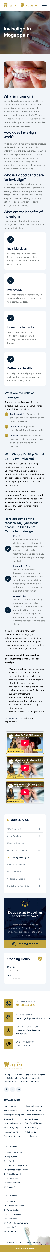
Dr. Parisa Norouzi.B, (12, 1174)
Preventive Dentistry (16, 864)
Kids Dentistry (31, 1132)
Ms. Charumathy (11, 1231)
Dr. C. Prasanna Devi (12, 1214)
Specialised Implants (34, 1110)
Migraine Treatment (16, 843)
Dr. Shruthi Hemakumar (14, 1206)
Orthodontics (9, 1119)
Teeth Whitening (11, 1132)
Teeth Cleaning (31, 1127)
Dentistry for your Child (18, 886)
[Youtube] (18, 1089)
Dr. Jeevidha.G (10, 1227)
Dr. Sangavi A (9, 1187)
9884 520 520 (16, 718)
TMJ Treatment (14, 829)
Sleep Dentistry (14, 836)
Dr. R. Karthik (9, 1161)
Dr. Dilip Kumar (10, 1157)
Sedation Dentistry (16, 879)
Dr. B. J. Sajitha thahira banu (16, 1223)
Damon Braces (31, 1119)
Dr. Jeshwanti (9, 1201)
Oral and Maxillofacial (17, 850)
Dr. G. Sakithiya (10, 1218)
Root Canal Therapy (33, 1123)
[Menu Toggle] (44, 5)
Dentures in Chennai (13, 1123)
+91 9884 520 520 (27, 944)
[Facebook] (6, 1089)
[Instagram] (12, 1089)
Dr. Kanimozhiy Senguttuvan (16, 1165)
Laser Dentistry (14, 871)
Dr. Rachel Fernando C (13, 1182)
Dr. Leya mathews (11, 1178)
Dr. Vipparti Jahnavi (12, 1210)
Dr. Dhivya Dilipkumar (13, 1152)
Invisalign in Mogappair (21, 857)
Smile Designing (11, 1127)
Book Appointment (25, 1248)
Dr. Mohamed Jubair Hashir (16, 1170)
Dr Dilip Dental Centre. (28, 1242)
